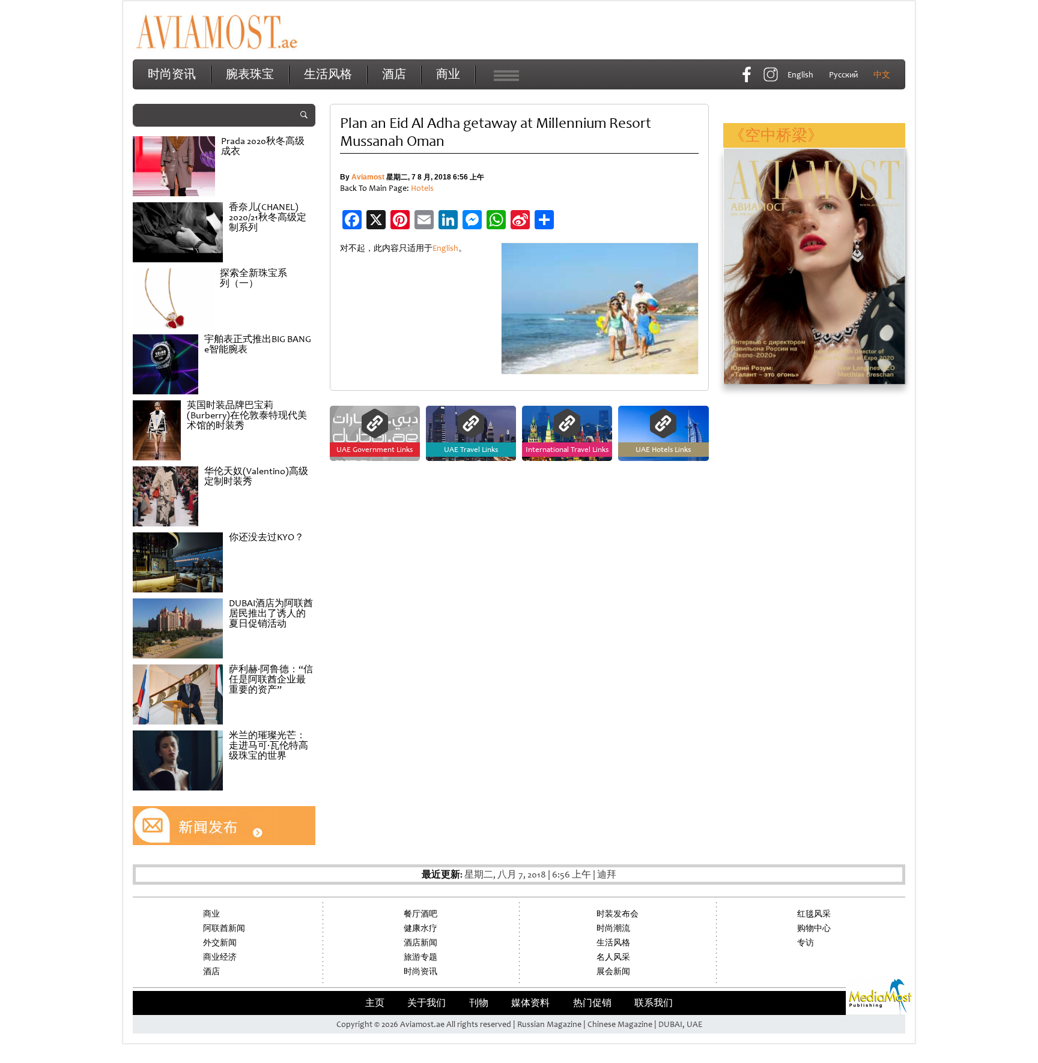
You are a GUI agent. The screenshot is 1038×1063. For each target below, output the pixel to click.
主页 (374, 1003)
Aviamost (367, 177)
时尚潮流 (613, 928)
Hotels (422, 188)
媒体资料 (530, 1003)
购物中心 (814, 928)
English (445, 248)
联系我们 (653, 1003)
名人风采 (613, 957)
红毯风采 (814, 914)
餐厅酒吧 (420, 914)
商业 (448, 74)
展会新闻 (613, 971)
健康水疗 (420, 928)
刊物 (478, 1003)
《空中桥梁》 (776, 135)
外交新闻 (220, 943)
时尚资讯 (172, 74)
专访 (805, 943)
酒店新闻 (420, 943)
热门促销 (592, 1003)
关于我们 (426, 1003)
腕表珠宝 (250, 74)
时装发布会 (617, 914)
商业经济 (220, 957)
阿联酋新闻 (224, 928)
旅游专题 (420, 957)
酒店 (394, 74)
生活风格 (328, 74)
